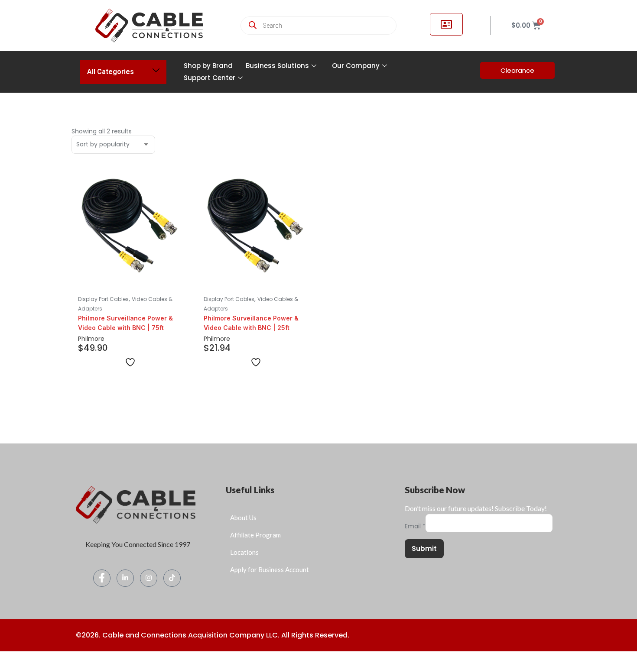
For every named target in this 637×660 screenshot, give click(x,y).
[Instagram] (148, 578)
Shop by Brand (208, 65)
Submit (424, 548)
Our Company (356, 65)
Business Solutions (277, 65)
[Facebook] (101, 578)
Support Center (209, 77)
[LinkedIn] (125, 578)
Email (415, 526)
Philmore (91, 338)
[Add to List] (130, 362)
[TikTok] (172, 578)
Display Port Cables (103, 299)
